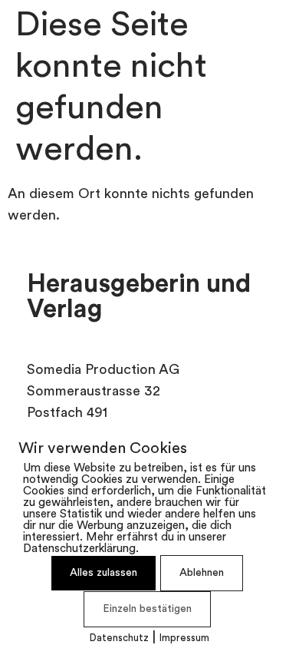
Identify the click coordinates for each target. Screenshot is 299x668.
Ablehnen (201, 573)
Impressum (184, 638)
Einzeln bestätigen (147, 609)
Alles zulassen (103, 573)
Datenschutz (119, 638)
